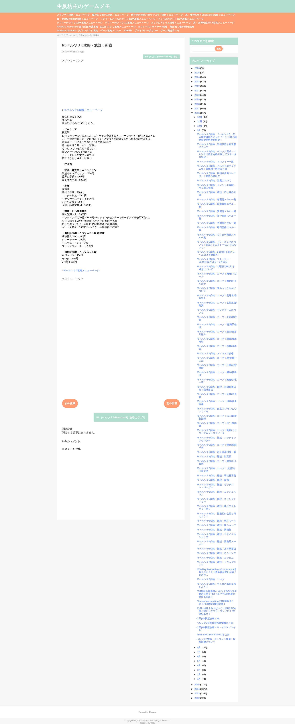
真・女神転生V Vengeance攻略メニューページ (210, 14)
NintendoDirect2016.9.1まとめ (213, 634)
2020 (197, 95)
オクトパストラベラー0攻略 (152, 26)
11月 (200, 121)
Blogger (152, 712)
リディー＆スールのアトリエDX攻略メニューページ (127, 18)
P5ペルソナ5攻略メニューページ (83, 110)
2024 (197, 77)
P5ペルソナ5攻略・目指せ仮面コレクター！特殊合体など (216, 174)
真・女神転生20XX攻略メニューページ (213, 22)
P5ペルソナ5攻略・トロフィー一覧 (215, 161)
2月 (199, 674)
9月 (199, 130)
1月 (199, 679)
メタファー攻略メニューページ (73, 14)
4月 (199, 665)
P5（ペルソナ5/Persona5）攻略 (161, 57)
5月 (199, 661)
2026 (197, 68)
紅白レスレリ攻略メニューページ (118, 26)
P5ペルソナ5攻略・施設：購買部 (214, 529)
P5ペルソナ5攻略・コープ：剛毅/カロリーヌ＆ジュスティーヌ (217, 431)
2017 (197, 108)
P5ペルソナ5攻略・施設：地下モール (216, 520)
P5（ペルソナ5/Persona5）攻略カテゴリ (121, 417)
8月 (199, 647)
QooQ (152, 723)
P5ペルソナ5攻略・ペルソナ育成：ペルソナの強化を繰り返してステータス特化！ (216, 154)
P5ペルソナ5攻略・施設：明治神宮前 (216, 475)
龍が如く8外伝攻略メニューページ (110, 14)
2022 (197, 86)
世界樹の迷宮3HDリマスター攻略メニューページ (157, 14)
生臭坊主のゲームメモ (83, 6)
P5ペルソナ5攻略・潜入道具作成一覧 (216, 452)
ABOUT (128, 30)
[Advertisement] (121, 83)
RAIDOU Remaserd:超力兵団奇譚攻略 (77, 26)
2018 (197, 104)
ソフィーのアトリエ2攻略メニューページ (127, 22)
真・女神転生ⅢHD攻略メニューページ (77, 18)
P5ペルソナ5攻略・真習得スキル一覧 (216, 211)
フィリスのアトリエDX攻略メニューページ (181, 18)
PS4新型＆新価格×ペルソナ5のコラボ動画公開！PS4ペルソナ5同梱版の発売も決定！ (217, 594)
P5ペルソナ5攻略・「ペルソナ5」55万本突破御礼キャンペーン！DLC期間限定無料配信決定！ (217, 137)
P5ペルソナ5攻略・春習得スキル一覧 (216, 199)
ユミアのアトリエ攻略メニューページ (171, 22)
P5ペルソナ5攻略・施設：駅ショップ (216, 525)
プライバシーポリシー (146, 30)
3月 (199, 670)
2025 (197, 72)
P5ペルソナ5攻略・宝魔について (214, 180)
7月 (199, 652)
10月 (200, 126)
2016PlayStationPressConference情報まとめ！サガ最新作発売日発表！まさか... (216, 572)
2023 (197, 81)
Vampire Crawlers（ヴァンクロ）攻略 (77, 30)
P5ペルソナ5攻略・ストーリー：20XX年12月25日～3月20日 (214, 260)
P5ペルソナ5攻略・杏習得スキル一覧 (216, 223)
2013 (197, 693)
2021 (197, 90)
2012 (197, 698)
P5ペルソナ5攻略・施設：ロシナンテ (216, 553)
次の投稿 (70, 403)
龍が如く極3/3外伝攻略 (182, 26)
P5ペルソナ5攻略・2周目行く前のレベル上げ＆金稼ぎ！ (216, 253)
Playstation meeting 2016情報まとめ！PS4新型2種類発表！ (215, 602)
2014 (197, 689)
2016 (197, 113)
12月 (200, 117)
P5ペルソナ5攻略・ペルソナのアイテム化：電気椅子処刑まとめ (216, 167)
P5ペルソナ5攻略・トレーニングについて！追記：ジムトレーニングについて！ (216, 245)
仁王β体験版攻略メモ (208, 618)
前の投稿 (172, 403)
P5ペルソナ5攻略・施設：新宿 (213, 480)
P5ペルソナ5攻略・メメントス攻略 (215, 353)
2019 (197, 99)
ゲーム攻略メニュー (111, 30)
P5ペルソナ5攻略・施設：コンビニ (215, 557)
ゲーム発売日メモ (170, 30)
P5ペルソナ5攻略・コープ (210, 579)
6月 (199, 656)
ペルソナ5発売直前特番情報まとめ (215, 623)
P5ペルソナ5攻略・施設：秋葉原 (214, 456)
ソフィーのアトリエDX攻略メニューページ (80, 22)
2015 (197, 684)
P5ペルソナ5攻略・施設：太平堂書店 (216, 548)
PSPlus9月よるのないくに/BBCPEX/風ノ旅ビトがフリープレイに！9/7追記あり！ (216, 611)
